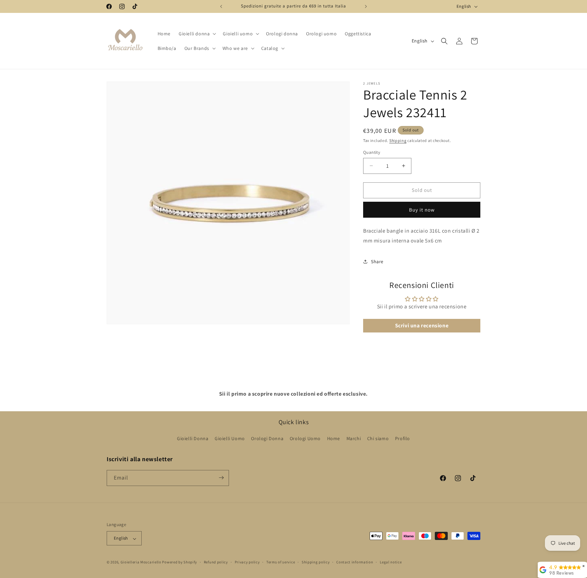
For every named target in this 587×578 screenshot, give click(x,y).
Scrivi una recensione (422, 325)
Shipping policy (316, 562)
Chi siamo (378, 439)
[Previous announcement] (221, 6)
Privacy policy (247, 562)
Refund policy (216, 562)
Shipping (398, 140)
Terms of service (280, 562)
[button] (197, 33)
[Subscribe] (221, 478)
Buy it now (422, 209)
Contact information (354, 562)
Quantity (371, 152)
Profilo (402, 439)
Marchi (353, 439)
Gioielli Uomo (230, 439)
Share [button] (377, 261)
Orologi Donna (267, 439)
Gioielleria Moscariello (141, 562)
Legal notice (391, 562)
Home (333, 439)
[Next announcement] (365, 6)
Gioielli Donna (192, 439)
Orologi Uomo (305, 439)
